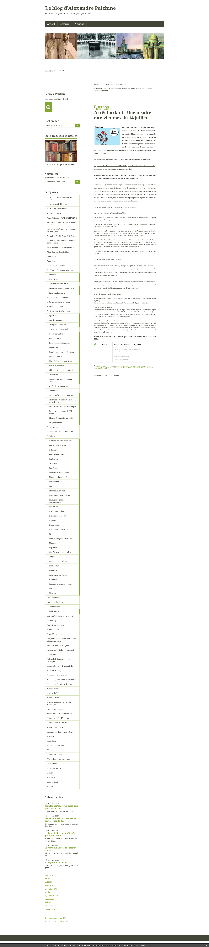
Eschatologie (52, 620)
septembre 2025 (51, 895)
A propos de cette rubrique (60, 441)
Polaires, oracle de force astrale (60, 732)
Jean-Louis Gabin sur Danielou (61, 352)
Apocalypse (51, 261)
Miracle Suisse (53, 698)
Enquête (52, 486)
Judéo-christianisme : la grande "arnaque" (60, 660)
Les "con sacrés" (55, 356)
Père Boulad (54, 566)
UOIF (51, 588)
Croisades (53, 463)
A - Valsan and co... (56, 334)
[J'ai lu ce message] (207, 945)
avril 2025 (49, 906)
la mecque (103, 369)
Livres (51, 534)
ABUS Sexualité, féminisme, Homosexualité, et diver (61, 230)
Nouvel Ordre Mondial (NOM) (59, 713)
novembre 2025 (51, 889)
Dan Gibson (53, 468)
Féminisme (53, 507)
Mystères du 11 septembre (60, 552)
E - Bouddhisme (53, 607)
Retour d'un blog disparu (103, 84)
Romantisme (54, 570)
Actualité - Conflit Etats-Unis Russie (61, 236)
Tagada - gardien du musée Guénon (60, 380)
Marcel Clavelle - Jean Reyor (61, 361)
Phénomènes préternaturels (61, 418)
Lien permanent (102, 366)
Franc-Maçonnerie (54, 634)
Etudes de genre (54, 629)
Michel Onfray (53, 689)
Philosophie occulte (55, 727)
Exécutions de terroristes (59, 495)
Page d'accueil (121, 84)
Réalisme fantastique (55, 745)
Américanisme (53, 256)
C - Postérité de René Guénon (59, 329)
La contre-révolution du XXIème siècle (62, 412)
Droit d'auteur (53, 598)
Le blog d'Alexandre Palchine (80, 8)
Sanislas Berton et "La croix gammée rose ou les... (62, 807)
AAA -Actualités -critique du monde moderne (61, 223)
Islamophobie (54, 525)
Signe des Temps (54, 768)
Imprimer (103, 106)
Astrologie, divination (56, 265)
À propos (79, 23)
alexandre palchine (101, 367)
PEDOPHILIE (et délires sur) (58, 718)
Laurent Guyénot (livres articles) (60, 666)
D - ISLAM (51, 436)
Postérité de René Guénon (60, 561)
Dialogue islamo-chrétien (59, 477)
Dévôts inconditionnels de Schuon (63, 288)
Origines (52, 557)
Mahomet (53, 543)
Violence (52, 593)
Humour (52, 520)
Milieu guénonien (56, 366)
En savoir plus (140, 945)
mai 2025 (48, 902)
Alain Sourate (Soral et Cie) (58, 252)
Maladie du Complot (55, 670)
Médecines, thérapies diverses (59, 684)
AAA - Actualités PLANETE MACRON (62, 218)
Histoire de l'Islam (56, 511)
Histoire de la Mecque (58, 516)
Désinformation (55, 481)
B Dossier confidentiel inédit (58, 302)
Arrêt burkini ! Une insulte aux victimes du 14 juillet (122, 115)
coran (96, 369)
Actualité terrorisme (57, 445)
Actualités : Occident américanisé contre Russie (61, 241)
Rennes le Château (54, 754)
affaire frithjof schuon (129, 367)
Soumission (53, 579)
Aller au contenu (8, 2)
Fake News (53, 279)
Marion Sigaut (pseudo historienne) (61, 679)
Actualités (53, 450)
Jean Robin (51, 654)
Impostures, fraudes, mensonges (62, 406)
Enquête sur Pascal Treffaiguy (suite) (60, 849)
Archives (64, 23)
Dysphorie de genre (55, 602)
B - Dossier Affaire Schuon (57, 284)
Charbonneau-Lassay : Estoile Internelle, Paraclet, (62, 401)
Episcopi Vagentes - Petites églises (61, 616)
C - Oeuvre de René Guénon (58, 311)
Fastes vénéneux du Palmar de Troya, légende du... (60, 819)
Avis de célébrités (56, 454)
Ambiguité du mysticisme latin (62, 395)
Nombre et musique (55, 709)
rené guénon (114, 367)
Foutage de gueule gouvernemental (56, 501)
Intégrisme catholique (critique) (60, 650)
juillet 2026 (49, 879)
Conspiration (52, 427)
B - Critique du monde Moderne (60, 270)
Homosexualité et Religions (58, 645)
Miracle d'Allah (53, 693)
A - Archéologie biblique (57, 204)
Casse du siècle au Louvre (57, 386)
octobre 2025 (50, 892)
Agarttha (53, 315)
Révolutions (52, 763)
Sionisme (50, 773)
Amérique (53, 275)
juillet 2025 (49, 899)
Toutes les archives (52, 909)
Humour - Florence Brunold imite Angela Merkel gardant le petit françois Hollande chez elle (123, 89)
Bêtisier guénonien (57, 320)
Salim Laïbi (54, 375)
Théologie (51, 777)
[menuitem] (51, 24)
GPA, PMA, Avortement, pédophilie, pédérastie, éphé (61, 639)
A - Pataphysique (54, 213)
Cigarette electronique (49, 71)
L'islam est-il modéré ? (58, 529)
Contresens (53, 459)
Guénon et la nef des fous (59, 343)
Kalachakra (54, 611)
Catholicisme (52, 390)
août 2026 (49, 875)
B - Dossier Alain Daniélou (57, 297)
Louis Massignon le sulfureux (61, 538)
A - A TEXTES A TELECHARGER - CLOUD (60, 198)
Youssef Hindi (52, 782)
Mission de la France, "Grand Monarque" (59, 703)
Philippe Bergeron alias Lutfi (61, 370)
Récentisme (51, 750)
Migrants (53, 547)
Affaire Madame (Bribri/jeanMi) (60, 247)
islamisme (143, 367)
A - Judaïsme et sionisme (57, 209)
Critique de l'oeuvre (57, 325)
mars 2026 (49, 885)
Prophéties (51, 741)
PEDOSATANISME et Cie (57, 723)
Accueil (51, 23)
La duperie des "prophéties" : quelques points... (60, 834)
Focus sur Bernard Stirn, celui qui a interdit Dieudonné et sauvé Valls (125, 337)
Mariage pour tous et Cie (57, 675)
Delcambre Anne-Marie (59, 472)
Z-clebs (50, 786)
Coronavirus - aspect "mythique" (60, 431)
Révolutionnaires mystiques (58, 759)
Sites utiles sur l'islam (58, 575)
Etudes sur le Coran (57, 491)
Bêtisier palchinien (55, 306)
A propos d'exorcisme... (57, 862)
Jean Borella (54, 347)
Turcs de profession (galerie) (61, 584)
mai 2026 (48, 882)
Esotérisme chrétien (55, 625)
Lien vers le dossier (57, 293)
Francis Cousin (55, 338)
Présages (50, 736)
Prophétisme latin (56, 422)
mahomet (150, 367)
